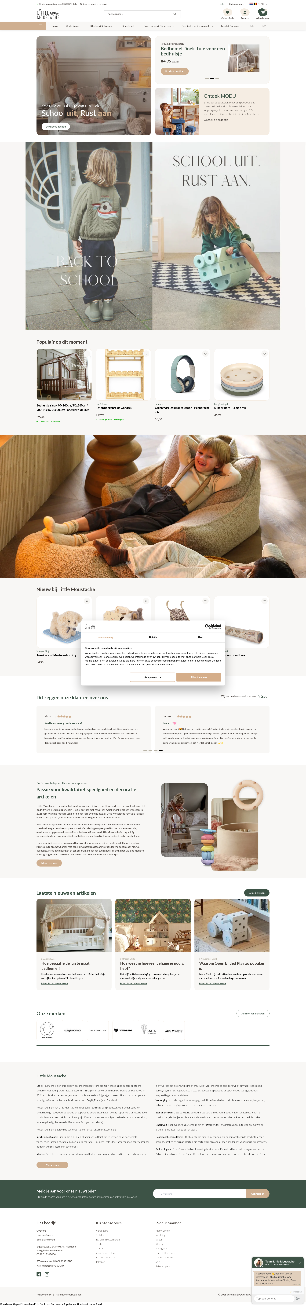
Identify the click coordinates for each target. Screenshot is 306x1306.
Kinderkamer (73, 25)
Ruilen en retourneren (108, 1239)
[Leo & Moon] (47, 1030)
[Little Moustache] (48, 14)
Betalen (100, 1235)
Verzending (102, 1230)
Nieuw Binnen (163, 1230)
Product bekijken (174, 68)
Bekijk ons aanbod (56, 126)
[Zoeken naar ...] (174, 14)
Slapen (159, 1239)
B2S (264, 25)
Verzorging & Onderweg (158, 25)
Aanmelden (257, 1193)
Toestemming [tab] (105, 637)
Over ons (41, 1230)
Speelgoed (128, 25)
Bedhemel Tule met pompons (192, 51)
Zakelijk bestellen (105, 1252)
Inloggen (100, 1261)
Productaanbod (169, 1223)
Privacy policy (44, 1294)
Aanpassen (150, 677)
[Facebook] (38, 1274)
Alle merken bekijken (253, 1013)
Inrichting (160, 1235)
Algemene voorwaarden (68, 1294)
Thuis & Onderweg (165, 1252)
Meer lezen (52, 1164)
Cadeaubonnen (236, 4)
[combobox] (142, 14)
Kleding (159, 1244)
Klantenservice (109, 1223)
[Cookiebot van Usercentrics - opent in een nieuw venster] (207, 626)
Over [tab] (201, 637)
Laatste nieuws (44, 1235)
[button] (207, 78)
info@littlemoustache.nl (49, 1250)
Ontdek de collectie (216, 119)
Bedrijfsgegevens (45, 1239)
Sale (222, 4)
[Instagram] (47, 1274)
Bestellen (101, 1244)
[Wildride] (123, 1030)
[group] (64, 386)
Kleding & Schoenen (101, 25)
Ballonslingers (163, 1266)
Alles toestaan (199, 677)
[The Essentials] (98, 1030)
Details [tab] (153, 637)
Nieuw (54, 25)
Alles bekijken (257, 892)
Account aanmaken (106, 1257)
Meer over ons (49, 862)
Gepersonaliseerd (165, 1257)
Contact (100, 1248)
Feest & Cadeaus (230, 25)
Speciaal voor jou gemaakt (196, 25)
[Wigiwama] (72, 1030)
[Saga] (148, 1030)
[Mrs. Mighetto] (174, 1030)
